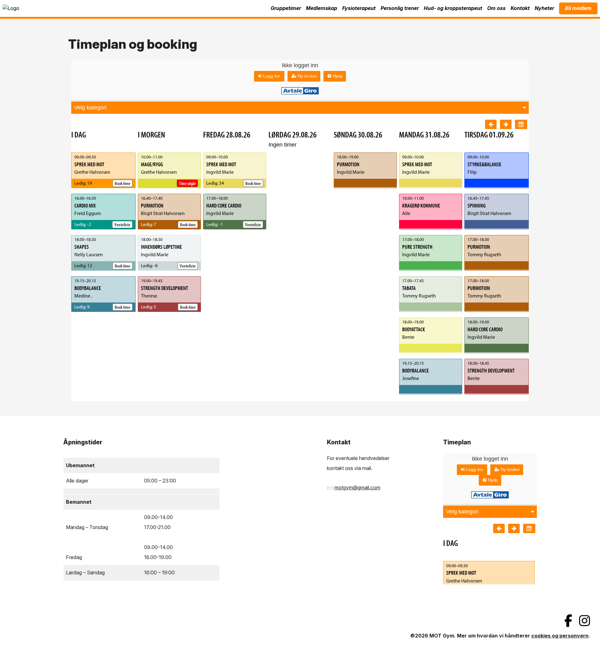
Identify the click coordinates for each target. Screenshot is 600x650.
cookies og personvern (559, 635)
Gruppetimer (286, 8)
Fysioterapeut (359, 8)
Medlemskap (321, 8)
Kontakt (520, 8)
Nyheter (544, 8)
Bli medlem (578, 8)
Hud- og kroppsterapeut (453, 8)
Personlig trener (400, 8)
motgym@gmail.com (357, 487)
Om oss (496, 8)
